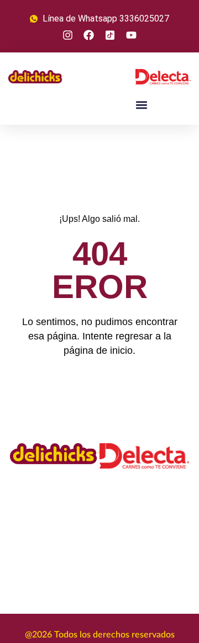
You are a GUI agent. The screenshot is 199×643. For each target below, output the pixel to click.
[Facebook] (89, 34)
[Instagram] (68, 34)
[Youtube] (131, 34)
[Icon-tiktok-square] (110, 34)
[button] (141, 104)
